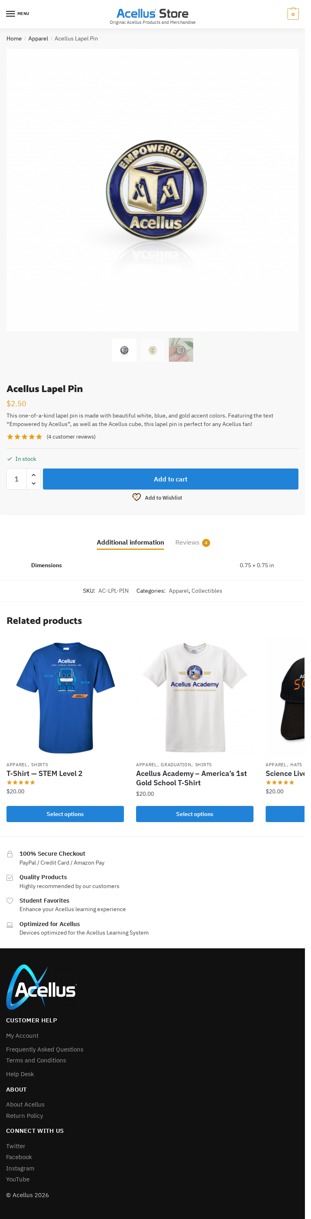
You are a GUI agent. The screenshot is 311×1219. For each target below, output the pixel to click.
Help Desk (20, 1074)
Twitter (16, 1146)
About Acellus (25, 1104)
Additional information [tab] (130, 542)
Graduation (176, 764)
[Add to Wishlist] (114, 649)
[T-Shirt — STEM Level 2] (65, 698)
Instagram (20, 1168)
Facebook (19, 1157)
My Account (22, 1035)
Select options (65, 814)
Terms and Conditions (36, 1060)
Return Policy (24, 1115)
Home (14, 38)
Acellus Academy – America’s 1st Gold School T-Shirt (191, 778)
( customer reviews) (71, 436)
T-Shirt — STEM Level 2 (44, 773)
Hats (296, 764)
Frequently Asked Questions (44, 1049)
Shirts (39, 764)
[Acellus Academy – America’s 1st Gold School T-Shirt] (194, 698)
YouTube (18, 1179)
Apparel (38, 38)
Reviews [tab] (187, 542)
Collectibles (207, 590)
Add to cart (170, 479)
